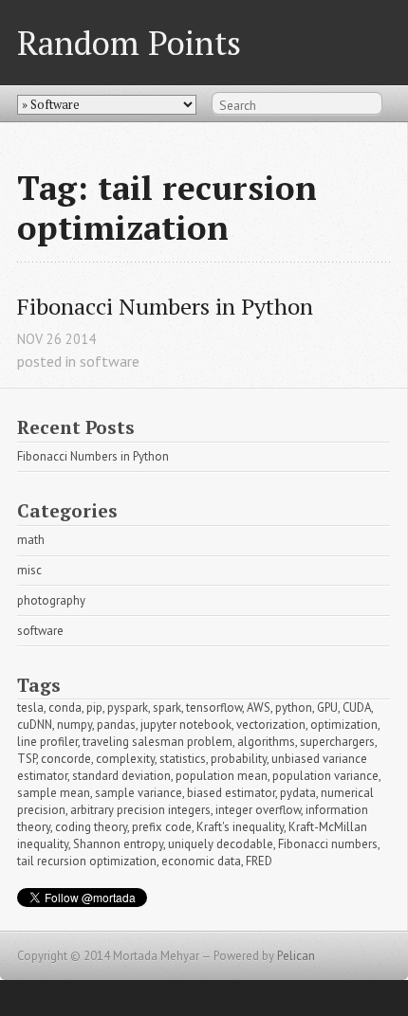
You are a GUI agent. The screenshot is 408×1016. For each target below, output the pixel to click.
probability (239, 759)
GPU (327, 707)
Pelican (296, 956)
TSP (26, 759)
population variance (325, 776)
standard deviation (121, 776)
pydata (298, 793)
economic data (201, 861)
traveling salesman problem (157, 742)
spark (167, 707)
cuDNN (34, 725)
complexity (125, 759)
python (293, 707)
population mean (222, 776)
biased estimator (231, 793)
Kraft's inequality (240, 827)
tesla (30, 707)
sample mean (53, 793)
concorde (66, 759)
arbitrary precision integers (140, 810)
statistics (182, 759)
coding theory (91, 827)
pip (94, 707)
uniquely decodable (220, 844)
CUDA (357, 707)
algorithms (266, 742)
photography (51, 600)
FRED (259, 861)
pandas (116, 725)
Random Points (129, 42)
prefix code (162, 827)
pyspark (127, 707)
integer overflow (258, 810)
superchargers (337, 742)
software (109, 361)
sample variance (138, 793)
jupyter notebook (186, 725)
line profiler (47, 742)
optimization (344, 725)
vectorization (271, 725)
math (31, 540)
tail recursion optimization (87, 861)
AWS (258, 707)
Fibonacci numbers (328, 844)
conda (65, 707)
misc (29, 570)
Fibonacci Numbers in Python (165, 306)
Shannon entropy (118, 844)
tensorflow (214, 707)
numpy (74, 725)
